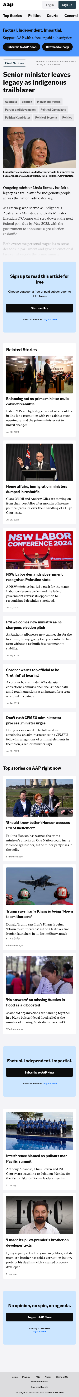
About (48, 1377)
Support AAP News (39, 1317)
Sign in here (50, 319)
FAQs (37, 1377)
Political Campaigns (53, 109)
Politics (34, 15)
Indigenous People (49, 102)
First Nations (14, 63)
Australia (11, 102)
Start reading (39, 308)
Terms (14, 1377)
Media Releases (39, 1381)
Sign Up (67, 5)
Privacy (26, 1377)
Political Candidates (17, 117)
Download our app (57, 47)
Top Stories (12, 15)
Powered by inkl (39, 1387)
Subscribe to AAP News (21, 47)
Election (27, 102)
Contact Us (62, 1377)
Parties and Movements (20, 109)
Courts (52, 15)
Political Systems (46, 117)
